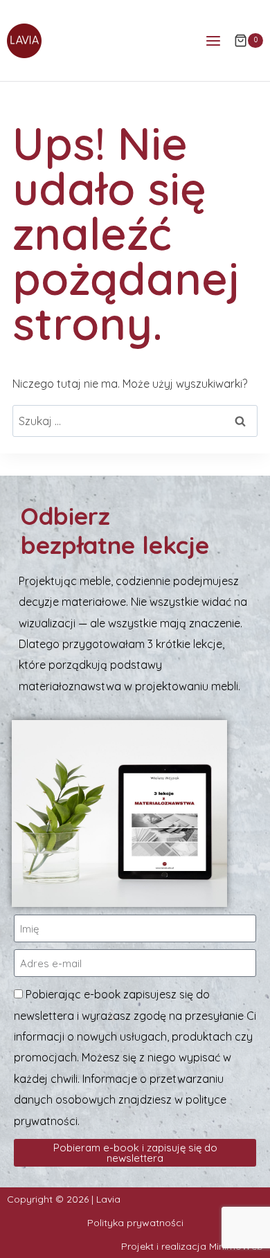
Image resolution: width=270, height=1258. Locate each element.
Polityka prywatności (135, 1222)
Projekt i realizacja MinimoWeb (192, 1246)
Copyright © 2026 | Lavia (63, 1199)
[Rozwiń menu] (213, 40)
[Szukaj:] (135, 421)
